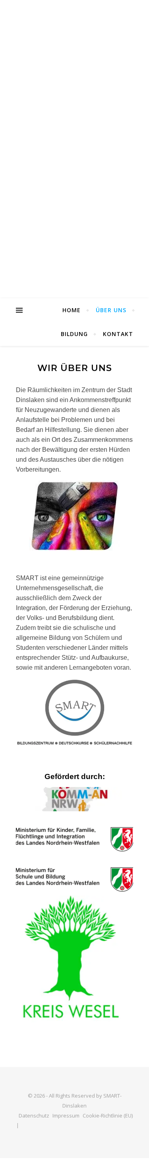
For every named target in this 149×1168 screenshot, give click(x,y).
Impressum (65, 1115)
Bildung (74, 334)
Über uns (111, 310)
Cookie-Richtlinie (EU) (108, 1115)
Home (71, 310)
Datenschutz (34, 1115)
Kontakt (118, 334)
